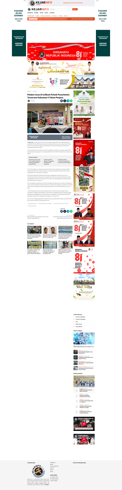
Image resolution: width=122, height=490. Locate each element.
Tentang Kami (52, 462)
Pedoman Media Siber (54, 466)
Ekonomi (81, 388)
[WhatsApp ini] (71, 100)
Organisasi (80, 356)
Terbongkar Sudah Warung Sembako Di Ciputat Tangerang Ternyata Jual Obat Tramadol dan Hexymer (34, 251)
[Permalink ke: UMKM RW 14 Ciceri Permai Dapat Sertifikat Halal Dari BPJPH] (84, 381)
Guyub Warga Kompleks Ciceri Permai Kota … (85, 352)
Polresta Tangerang (80, 319)
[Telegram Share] (68, 100)
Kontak (51, 471)
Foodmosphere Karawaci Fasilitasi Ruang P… (86, 412)
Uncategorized (81, 361)
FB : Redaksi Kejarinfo (54, 479)
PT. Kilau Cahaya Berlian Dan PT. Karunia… (86, 401)
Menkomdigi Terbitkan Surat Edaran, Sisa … (83, 347)
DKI (74, 345)
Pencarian (75, 9)
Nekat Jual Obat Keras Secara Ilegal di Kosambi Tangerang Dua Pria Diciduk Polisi (50, 236)
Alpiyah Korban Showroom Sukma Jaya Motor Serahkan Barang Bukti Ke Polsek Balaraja (65, 251)
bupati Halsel (79, 324)
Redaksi (47, 484)
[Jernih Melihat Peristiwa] (38, 9)
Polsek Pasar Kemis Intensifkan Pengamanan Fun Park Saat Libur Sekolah (64, 161)
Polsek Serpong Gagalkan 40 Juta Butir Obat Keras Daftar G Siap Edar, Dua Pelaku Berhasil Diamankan (65, 236)
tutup (25, 0)
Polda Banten (79, 326)
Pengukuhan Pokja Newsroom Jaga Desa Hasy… (85, 358)
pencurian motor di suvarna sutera (61, 203)
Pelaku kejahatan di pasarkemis (45, 203)
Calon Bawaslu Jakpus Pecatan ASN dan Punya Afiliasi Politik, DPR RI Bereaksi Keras (63, 217)
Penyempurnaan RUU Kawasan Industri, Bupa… (85, 369)
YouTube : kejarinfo (53, 480)
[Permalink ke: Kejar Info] (28, 100)
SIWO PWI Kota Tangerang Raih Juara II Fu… (85, 363)
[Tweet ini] (64, 100)
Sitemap (51, 469)
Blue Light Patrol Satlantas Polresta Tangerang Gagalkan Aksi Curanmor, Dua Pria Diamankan (34, 236)
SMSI (77, 321)
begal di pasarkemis (32, 203)
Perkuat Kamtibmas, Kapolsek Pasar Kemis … (85, 396)
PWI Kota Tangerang (80, 317)
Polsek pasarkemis (32, 206)
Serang (79, 350)
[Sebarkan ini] (61, 100)
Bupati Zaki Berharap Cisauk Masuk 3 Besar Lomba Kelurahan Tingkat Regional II (37, 217)
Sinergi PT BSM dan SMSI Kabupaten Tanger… (85, 407)
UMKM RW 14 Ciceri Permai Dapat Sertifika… (86, 390)
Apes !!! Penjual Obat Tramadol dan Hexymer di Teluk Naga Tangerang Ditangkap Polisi (49, 251)
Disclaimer (52, 468)
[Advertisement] (61, 32)
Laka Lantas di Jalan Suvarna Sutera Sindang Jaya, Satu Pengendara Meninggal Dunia (66, 19)
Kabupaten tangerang (82, 366)
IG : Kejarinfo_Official (54, 477)
